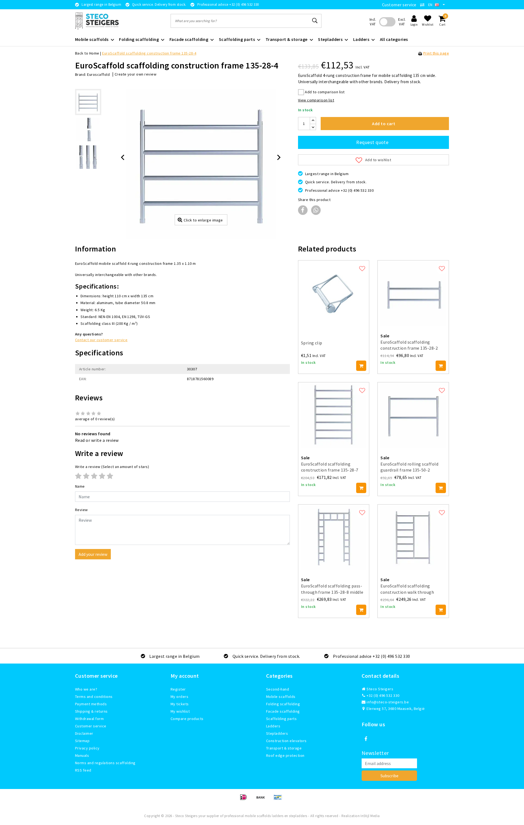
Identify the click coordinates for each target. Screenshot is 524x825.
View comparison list (316, 100)
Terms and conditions (94, 696)
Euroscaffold (98, 74)
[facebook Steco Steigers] (366, 739)
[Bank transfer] (262, 799)
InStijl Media (370, 816)
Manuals (82, 755)
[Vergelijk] (423, 4)
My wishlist (180, 711)
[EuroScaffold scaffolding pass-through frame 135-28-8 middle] (334, 537)
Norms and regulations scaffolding (105, 762)
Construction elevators (286, 740)
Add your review (93, 554)
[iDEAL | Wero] (245, 799)
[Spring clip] (334, 293)
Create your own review (136, 74)
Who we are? (86, 689)
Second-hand (277, 689)
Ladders (273, 726)
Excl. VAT (402, 21)
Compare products (187, 718)
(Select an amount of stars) (112, 466)
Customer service (399, 4)
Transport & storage (284, 748)
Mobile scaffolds (281, 696)
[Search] (315, 21)
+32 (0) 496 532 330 (383, 695)
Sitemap (82, 740)
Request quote (372, 142)
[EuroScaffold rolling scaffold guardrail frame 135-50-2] (413, 415)
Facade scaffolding (283, 711)
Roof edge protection (285, 755)
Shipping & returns (91, 711)
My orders (179, 696)
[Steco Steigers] (97, 20)
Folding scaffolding (283, 703)
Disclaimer (84, 733)
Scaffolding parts (281, 718)
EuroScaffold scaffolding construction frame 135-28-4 (149, 53)
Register (178, 689)
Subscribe (389, 775)
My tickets (180, 703)
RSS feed (83, 770)
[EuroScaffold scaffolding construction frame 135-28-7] (334, 415)
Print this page (436, 53)
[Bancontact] (279, 799)
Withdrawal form (89, 718)
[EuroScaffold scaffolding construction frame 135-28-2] (413, 293)
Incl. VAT (373, 21)
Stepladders (277, 733)
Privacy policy (87, 748)
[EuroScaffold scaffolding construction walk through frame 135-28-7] (413, 537)
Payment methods (91, 703)
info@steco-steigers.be (388, 702)
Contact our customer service (101, 339)
